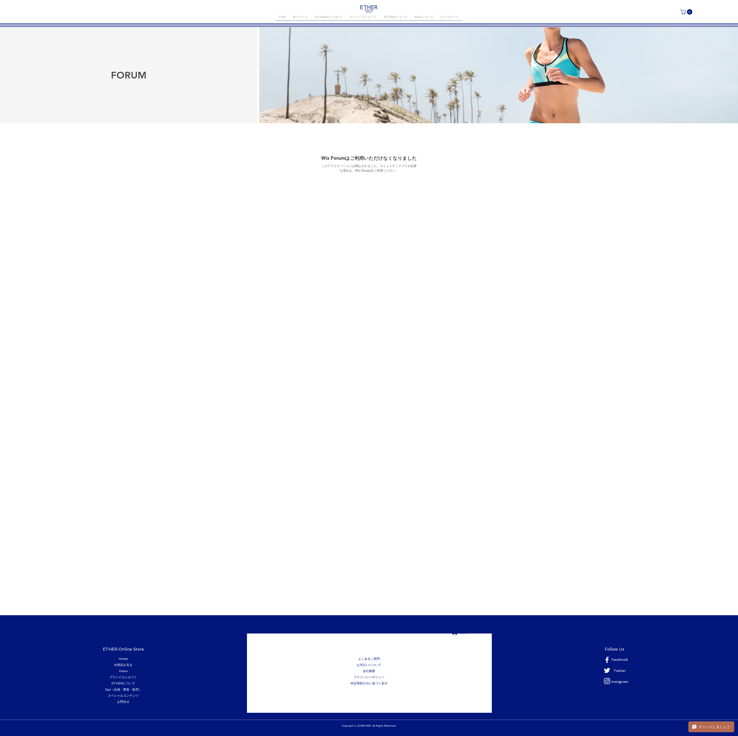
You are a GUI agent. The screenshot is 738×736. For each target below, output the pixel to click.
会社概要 (369, 671)
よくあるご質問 (369, 658)
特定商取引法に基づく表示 (369, 683)
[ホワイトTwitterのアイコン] (607, 670)
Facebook (619, 659)
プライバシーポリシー (369, 677)
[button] (687, 12)
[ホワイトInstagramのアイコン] (607, 681)
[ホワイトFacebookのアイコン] (607, 660)
